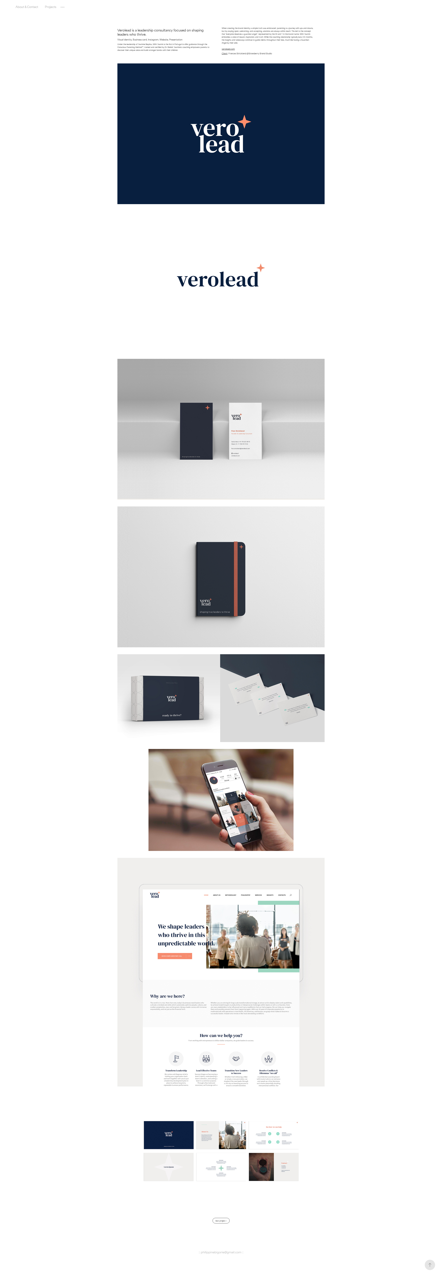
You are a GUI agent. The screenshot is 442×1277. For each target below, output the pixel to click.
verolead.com (228, 48)
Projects (50, 6)
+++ (62, 6)
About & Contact (27, 6)
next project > (221, 1220)
